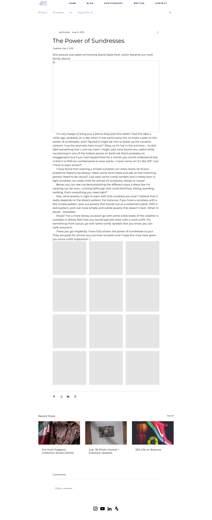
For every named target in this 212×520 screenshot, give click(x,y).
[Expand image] (69, 258)
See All (170, 415)
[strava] (116, 508)
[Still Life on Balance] (153, 433)
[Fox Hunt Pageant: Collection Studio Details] (59, 433)
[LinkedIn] (109, 508)
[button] (113, 3)
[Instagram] (95, 508)
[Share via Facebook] (54, 396)
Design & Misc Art (85, 12)
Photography (58, 12)
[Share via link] (75, 396)
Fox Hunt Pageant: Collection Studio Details (58, 451)
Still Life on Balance (148, 449)
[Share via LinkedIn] (68, 396)
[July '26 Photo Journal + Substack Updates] (106, 433)
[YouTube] (102, 508)
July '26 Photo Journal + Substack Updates (104, 451)
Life (71, 12)
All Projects (42, 12)
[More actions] (157, 32)
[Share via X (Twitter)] (61, 396)
